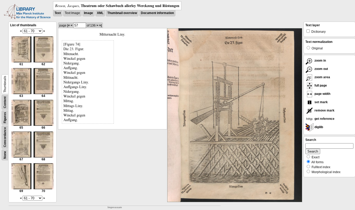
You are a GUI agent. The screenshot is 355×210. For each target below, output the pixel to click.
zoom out (321, 69)
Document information (157, 13)
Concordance (5, 137)
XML (100, 13)
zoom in (320, 60)
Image (88, 13)
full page (320, 85)
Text (58, 13)
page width (322, 94)
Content (5, 102)
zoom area (322, 77)
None (5, 155)
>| (100, 25)
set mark (321, 102)
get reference (324, 119)
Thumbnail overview (122, 13)
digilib (318, 127)
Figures (5, 117)
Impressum (115, 207)
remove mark (324, 110)
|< (68, 25)
